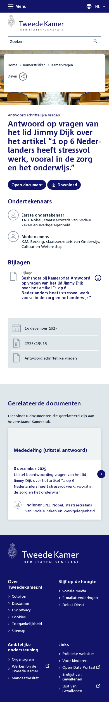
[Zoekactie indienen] (95, 41)
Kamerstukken (34, 65)
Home (12, 65)
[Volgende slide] (101, 474)
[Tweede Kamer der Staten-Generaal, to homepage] (36, 22)
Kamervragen (62, 65)
